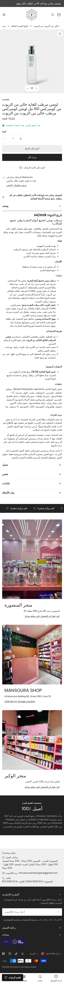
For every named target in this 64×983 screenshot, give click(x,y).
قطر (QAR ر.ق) (52, 953)
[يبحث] (53, 15)
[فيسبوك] (3, 954)
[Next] (36, 88)
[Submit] (58, 911)
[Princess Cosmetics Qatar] (32, 15)
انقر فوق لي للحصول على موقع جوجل (42, 616)
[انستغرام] (10, 954)
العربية (32, 953)
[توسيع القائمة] (4, 15)
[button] (59, 15)
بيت (4, 26)
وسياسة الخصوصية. (12, 919)
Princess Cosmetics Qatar (23, 967)
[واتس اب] (22, 954)
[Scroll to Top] (59, 967)
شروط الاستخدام (29, 919)
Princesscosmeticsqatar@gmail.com (38, 873)
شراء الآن (32, 157)
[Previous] (27, 88)
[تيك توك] (16, 954)
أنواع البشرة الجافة (19, 26)
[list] (32, 61)
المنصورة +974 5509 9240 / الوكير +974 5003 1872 (27, 881)
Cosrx (5, 99)
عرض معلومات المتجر (17, 185)
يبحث (4, 960)
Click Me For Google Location (20, 701)
